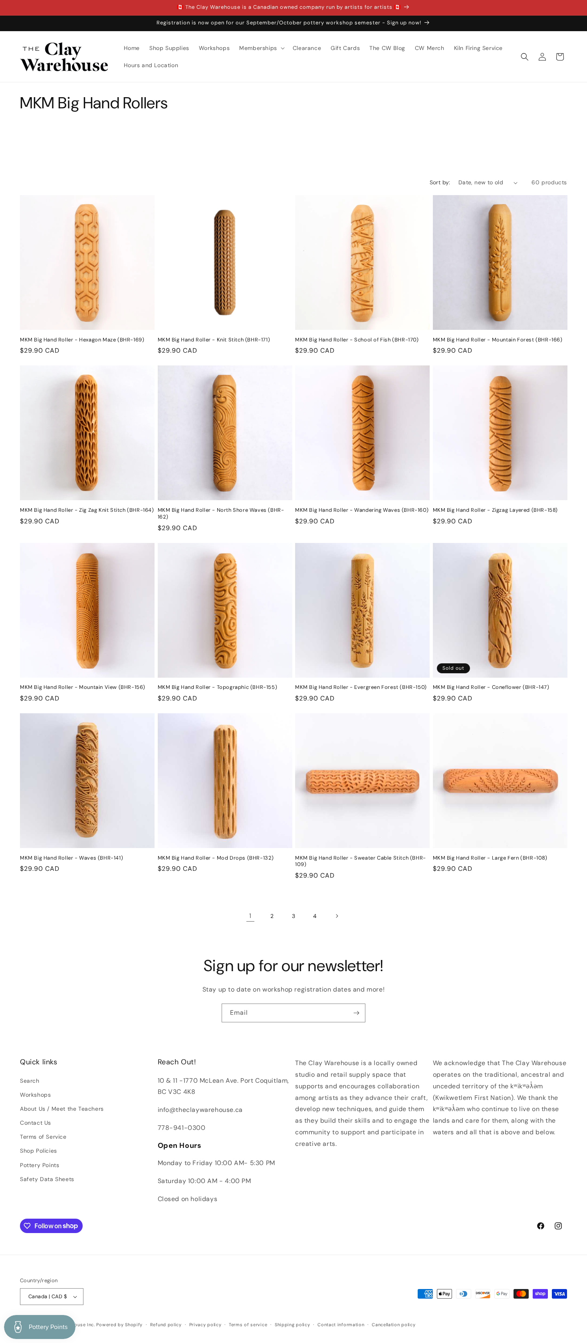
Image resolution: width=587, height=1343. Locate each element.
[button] (261, 48)
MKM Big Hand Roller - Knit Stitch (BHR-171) (214, 340)
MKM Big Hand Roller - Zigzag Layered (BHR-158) (495, 510)
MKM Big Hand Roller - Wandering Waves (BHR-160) (361, 510)
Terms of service (248, 1324)
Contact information (340, 1324)
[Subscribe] (356, 1013)
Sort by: (440, 182)
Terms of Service (43, 1136)
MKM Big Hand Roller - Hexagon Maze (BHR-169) (82, 340)
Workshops (35, 1094)
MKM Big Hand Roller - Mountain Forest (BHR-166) (498, 340)
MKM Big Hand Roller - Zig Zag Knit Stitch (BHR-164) (87, 510)
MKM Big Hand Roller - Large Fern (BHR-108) (490, 858)
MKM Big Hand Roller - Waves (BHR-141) (71, 858)
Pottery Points (39, 1165)
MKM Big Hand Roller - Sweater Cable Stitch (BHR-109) (360, 861)
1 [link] (250, 916)
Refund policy (166, 1324)
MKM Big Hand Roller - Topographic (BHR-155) (218, 687)
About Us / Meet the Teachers (62, 1108)
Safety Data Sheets (47, 1179)
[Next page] (336, 916)
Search (30, 1080)
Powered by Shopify (119, 1324)
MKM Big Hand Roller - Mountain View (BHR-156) (82, 687)
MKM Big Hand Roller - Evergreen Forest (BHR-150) (361, 687)
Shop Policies (38, 1150)
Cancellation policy (393, 1324)
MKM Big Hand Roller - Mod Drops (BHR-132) (216, 858)
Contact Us (35, 1122)
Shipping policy (292, 1324)
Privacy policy (205, 1324)
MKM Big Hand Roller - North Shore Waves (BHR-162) (221, 513)
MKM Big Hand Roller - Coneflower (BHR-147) (491, 687)
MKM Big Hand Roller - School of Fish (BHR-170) (357, 340)
